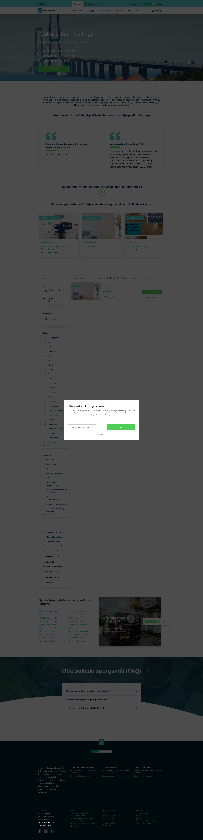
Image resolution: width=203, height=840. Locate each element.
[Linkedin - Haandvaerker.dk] (53, 831)
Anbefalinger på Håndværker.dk (82, 818)
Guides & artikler (142, 813)
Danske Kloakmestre (54, 473)
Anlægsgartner (53, 338)
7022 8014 (45, 823)
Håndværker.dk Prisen (55, 537)
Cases (138, 815)
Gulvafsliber (52, 424)
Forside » (42, 20)
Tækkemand (53, 438)
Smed (50, 369)
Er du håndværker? (77, 815)
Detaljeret (123, 278)
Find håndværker (75, 11)
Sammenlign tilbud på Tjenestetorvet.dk (111, 824)
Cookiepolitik (108, 818)
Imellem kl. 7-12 (52, 551)
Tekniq (49, 478)
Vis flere (46, 446)
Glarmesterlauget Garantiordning (53, 484)
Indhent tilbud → (152, 297)
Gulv (50, 347)
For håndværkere (91, 4)
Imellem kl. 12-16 (52, 556)
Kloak (50, 379)
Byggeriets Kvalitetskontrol (56, 504)
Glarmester (52, 342)
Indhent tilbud (105, 11)
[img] (146, 11)
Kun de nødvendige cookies (81, 427)
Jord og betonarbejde (56, 410)
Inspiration (118, 11)
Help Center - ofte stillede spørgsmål (84, 823)
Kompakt (112, 278)
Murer (50, 365)
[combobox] (55, 291)
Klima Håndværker (53, 541)
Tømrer (51, 374)
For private (77, 4)
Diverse (51, 420)
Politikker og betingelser (112, 815)
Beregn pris (90, 11)
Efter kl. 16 (50, 562)
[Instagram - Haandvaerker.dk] (47, 831)
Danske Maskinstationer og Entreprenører (57, 491)
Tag (49, 360)
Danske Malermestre (54, 469)
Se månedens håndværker (80, 821)
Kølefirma (52, 433)
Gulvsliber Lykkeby (110, 291)
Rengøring (52, 383)
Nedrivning (52, 392)
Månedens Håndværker (55, 532)
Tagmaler (51, 442)
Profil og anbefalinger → (152, 292)
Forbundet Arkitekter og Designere (55, 510)
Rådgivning (52, 415)
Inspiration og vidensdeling (80, 813)
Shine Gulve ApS (134, 144)
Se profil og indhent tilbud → (114, 629)
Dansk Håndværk (53, 464)
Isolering (51, 351)
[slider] (55, 301)
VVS (50, 397)
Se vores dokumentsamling (146, 823)
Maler (50, 356)
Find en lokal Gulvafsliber (53, 69)
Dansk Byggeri (52, 460)
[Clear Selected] (65, 291)
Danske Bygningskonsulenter (54, 498)
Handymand (52, 401)
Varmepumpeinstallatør (57, 429)
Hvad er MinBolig (76, 826)
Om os (129, 11)
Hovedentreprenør (55, 406)
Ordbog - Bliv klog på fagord (146, 821)
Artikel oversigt (108, 821)
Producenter (140, 818)
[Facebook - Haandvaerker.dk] (41, 831)
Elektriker (51, 388)
